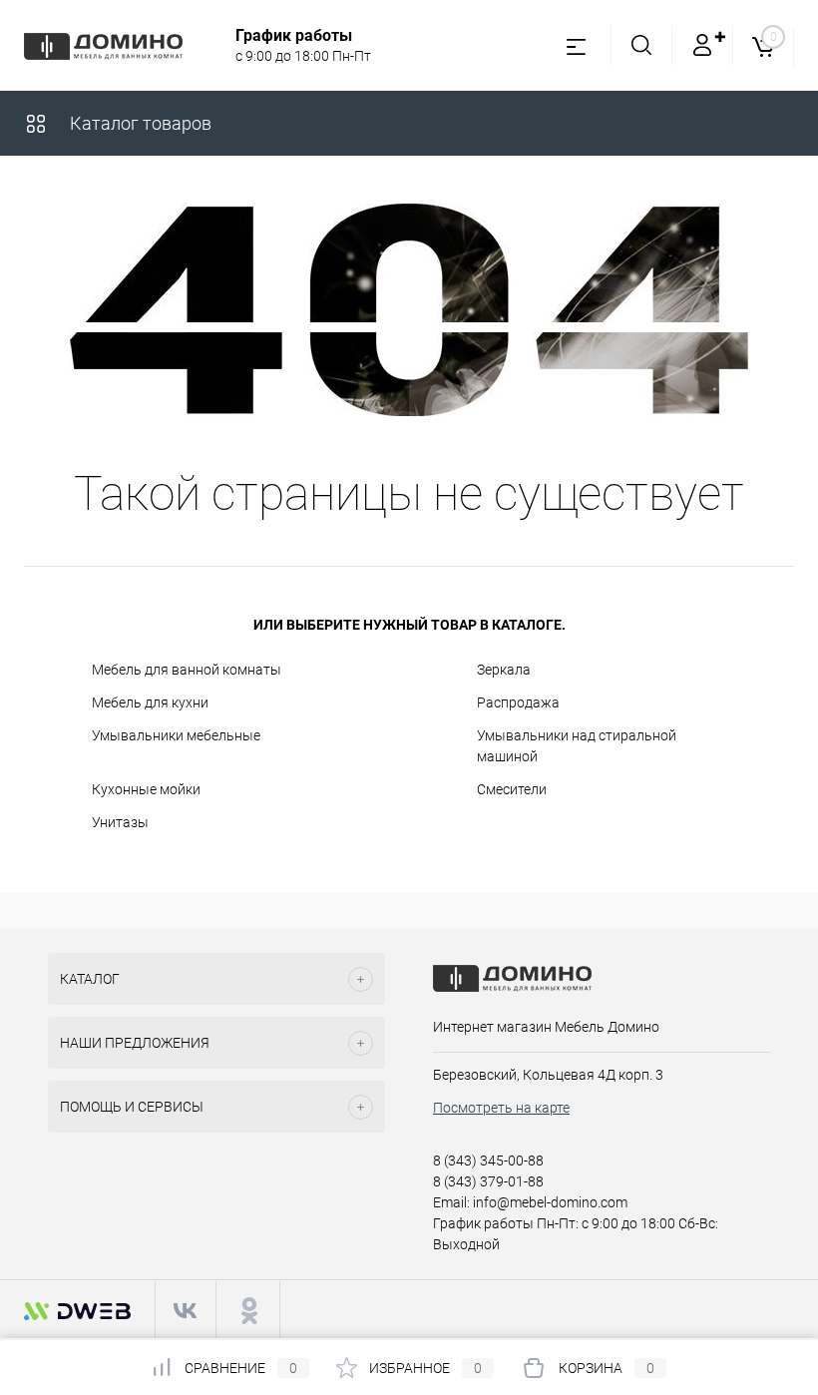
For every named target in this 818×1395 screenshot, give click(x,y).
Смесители (512, 789)
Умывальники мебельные (176, 735)
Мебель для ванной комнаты (186, 670)
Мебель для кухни (150, 702)
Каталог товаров (138, 123)
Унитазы (120, 822)
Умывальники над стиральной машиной (576, 745)
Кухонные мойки (146, 789)
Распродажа (518, 702)
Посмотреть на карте (501, 1108)
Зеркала (504, 670)
